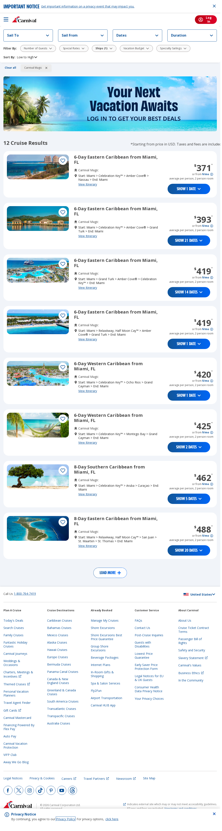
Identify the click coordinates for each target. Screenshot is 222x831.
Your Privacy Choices (149, 699)
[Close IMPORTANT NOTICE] (214, 6)
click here (111, 819)
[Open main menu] (6, 19)
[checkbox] (63, 160)
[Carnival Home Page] (24, 19)
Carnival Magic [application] (33, 68)
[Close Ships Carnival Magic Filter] (46, 68)
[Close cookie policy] (214, 814)
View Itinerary (87, 184)
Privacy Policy (65, 819)
